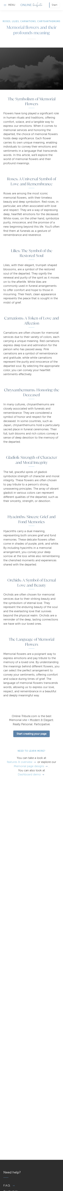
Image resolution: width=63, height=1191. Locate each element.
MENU (11, 5)
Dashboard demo (29, 774)
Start (54, 5)
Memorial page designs (29, 766)
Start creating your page (32, 733)
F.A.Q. (7, 1185)
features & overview (19, 762)
